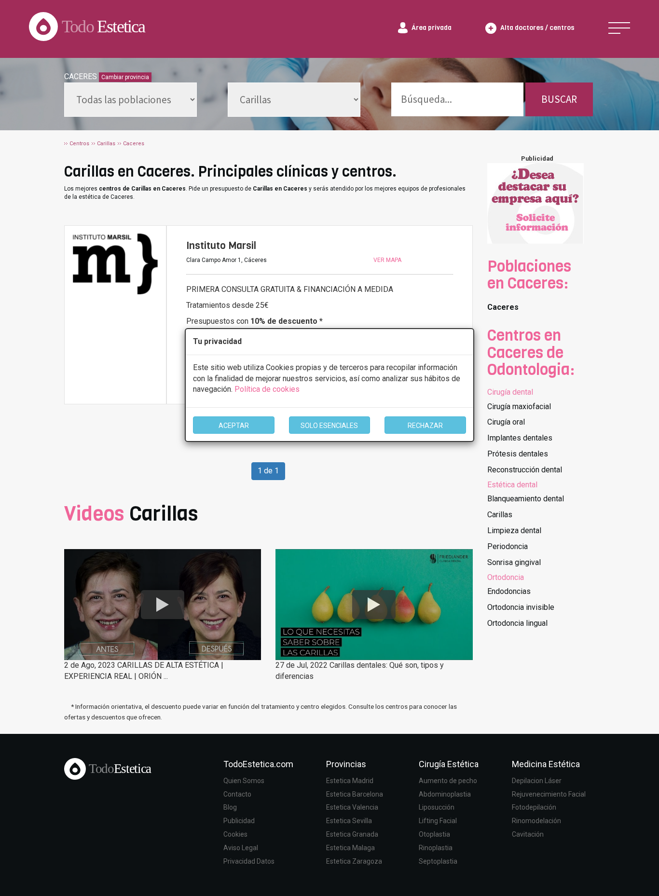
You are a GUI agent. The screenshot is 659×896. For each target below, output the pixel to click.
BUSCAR (559, 99)
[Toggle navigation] (619, 28)
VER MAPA (387, 260)
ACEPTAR (234, 425)
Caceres (503, 307)
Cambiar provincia (125, 77)
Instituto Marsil (221, 245)
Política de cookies (267, 389)
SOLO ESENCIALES (329, 425)
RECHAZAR (425, 425)
